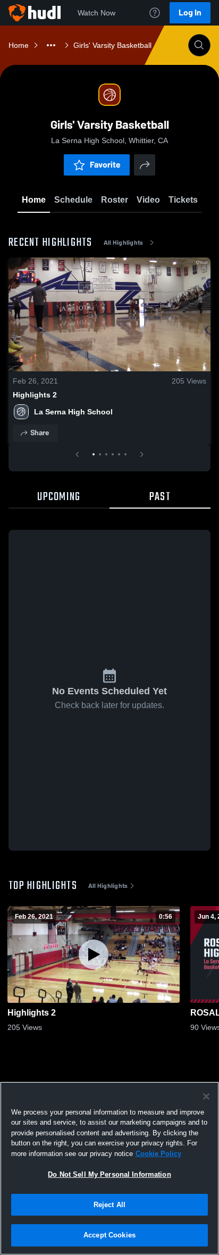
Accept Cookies (109, 1235)
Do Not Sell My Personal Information (109, 1174)
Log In (190, 12)
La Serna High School (73, 412)
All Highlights (124, 242)
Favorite (105, 164)
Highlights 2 (35, 394)
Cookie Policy (158, 1154)
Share (39, 433)
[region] (109, 1168)
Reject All (109, 1205)
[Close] (206, 1096)
